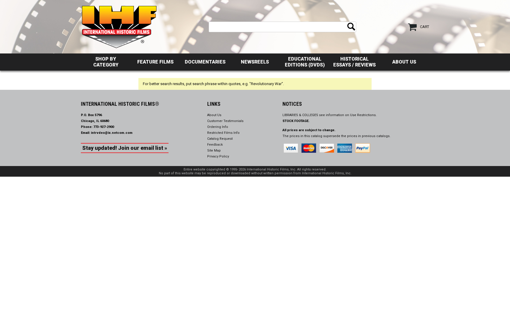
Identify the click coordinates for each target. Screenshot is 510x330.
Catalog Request (220, 139)
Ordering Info (217, 127)
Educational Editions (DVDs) (305, 62)
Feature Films (155, 62)
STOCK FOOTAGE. (296, 121)
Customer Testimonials (225, 121)
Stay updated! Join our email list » (124, 148)
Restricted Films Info (223, 133)
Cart (424, 27)
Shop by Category (105, 62)
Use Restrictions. (363, 115)
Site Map (214, 150)
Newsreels (255, 62)
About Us (404, 62)
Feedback (215, 145)
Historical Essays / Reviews (354, 62)
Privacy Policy (218, 156)
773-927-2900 (103, 127)
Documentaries (205, 62)
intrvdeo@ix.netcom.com (112, 133)
